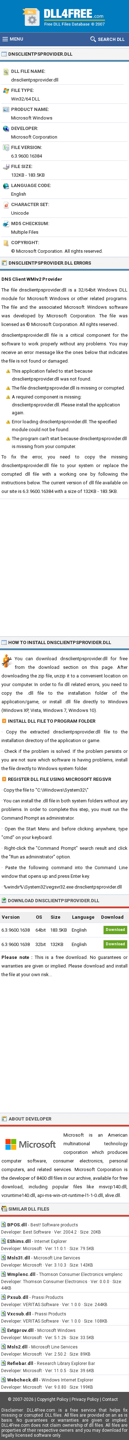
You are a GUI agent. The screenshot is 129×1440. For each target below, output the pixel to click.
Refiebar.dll (20, 1363)
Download (115, 929)
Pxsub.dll (17, 1297)
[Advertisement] (64, 567)
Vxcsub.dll (19, 1313)
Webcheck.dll (22, 1380)
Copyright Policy (52, 1399)
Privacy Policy (85, 1399)
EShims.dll (19, 1241)
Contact (110, 1399)
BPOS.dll (17, 1224)
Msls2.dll (17, 1347)
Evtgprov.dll (20, 1330)
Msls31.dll (18, 1257)
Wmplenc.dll (21, 1274)
